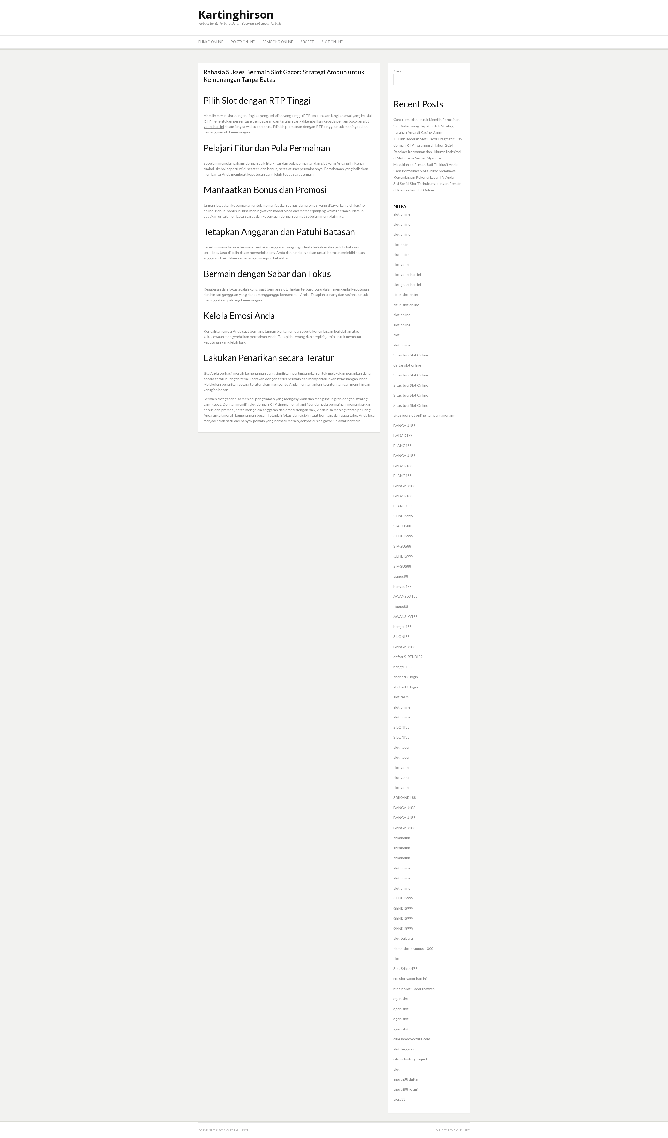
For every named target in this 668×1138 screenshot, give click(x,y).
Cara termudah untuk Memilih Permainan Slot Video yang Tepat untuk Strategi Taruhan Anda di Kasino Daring (426, 126)
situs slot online (406, 294)
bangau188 (402, 586)
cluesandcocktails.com (411, 1039)
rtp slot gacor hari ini (410, 978)
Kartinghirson (236, 14)
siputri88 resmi (405, 1089)
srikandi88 (401, 837)
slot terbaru (403, 938)
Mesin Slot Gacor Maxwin (414, 988)
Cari (397, 71)
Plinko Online (210, 42)
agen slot (401, 998)
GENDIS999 (403, 516)
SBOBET (307, 42)
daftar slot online (407, 365)
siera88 (399, 1099)
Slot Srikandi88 (405, 968)
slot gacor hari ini (407, 274)
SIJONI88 (401, 636)
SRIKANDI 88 (404, 797)
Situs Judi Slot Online (410, 355)
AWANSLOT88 (405, 596)
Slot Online (332, 42)
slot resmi (401, 697)
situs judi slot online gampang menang (424, 415)
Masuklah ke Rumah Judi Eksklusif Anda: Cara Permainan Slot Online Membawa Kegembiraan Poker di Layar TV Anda (425, 170)
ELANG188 (402, 445)
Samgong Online (278, 42)
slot (396, 335)
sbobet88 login (405, 677)
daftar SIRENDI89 (408, 656)
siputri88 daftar (406, 1079)
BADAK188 (403, 435)
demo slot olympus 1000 (413, 948)
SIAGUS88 (402, 526)
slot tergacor (404, 1049)
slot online (401, 214)
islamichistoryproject (410, 1059)
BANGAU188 (404, 425)
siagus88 (400, 576)
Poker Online (243, 42)
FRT (467, 1130)
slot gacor (401, 264)
